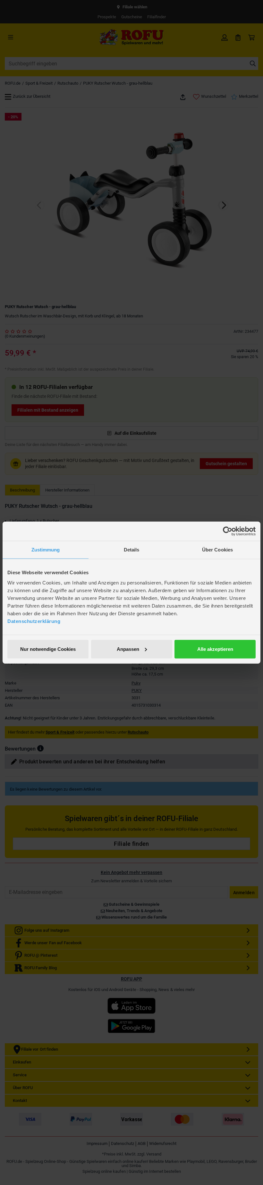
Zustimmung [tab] (45, 549)
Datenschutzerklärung (33, 621)
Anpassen (128, 648)
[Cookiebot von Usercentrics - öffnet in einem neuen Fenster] (227, 531)
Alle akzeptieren (215, 648)
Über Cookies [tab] (217, 549)
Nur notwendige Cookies (48, 648)
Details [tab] (132, 549)
